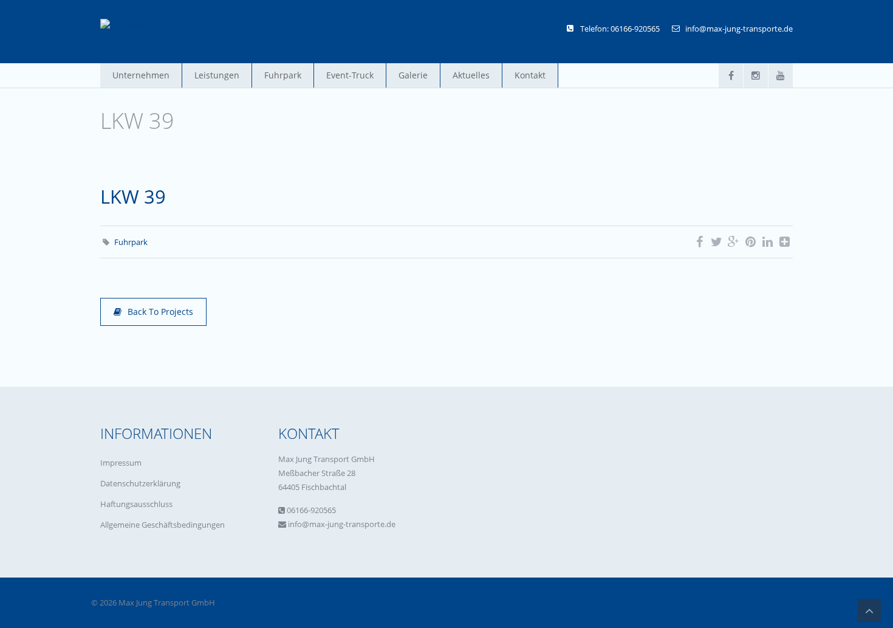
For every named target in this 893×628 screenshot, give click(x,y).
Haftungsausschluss (136, 504)
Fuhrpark (282, 75)
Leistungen (216, 75)
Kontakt (530, 75)
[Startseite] (122, 25)
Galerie (413, 75)
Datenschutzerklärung (140, 483)
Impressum (121, 462)
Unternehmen (140, 75)
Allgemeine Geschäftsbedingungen (162, 524)
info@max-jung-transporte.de (739, 28)
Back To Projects (160, 311)
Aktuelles (471, 75)
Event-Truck (350, 75)
